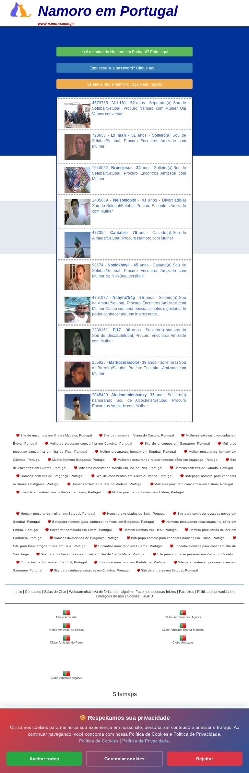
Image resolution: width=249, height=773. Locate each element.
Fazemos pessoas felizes (156, 592)
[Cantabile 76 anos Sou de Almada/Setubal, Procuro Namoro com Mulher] (77, 245)
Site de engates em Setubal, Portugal (169, 570)
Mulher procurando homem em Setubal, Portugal (137, 451)
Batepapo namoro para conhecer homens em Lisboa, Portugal (177, 538)
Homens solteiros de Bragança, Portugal (51, 476)
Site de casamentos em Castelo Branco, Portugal (133, 476)
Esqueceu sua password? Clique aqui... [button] (124, 67)
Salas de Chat (55, 592)
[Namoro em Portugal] (21, 9)
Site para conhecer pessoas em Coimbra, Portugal (91, 570)
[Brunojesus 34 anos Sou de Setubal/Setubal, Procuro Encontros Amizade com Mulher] (77, 180)
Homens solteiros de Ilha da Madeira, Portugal (106, 484)
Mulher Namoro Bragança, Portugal (78, 459)
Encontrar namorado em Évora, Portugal (80, 530)
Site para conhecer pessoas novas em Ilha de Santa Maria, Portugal (92, 554)
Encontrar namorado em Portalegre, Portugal (131, 562)
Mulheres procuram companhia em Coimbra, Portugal (90, 443)
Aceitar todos (44, 758)
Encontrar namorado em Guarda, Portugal (129, 546)
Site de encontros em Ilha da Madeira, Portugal (55, 435)
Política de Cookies (98, 740)
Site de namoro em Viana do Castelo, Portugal (138, 435)
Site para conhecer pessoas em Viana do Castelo (194, 554)
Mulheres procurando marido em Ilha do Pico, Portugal (119, 468)
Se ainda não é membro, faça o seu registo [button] (124, 84)
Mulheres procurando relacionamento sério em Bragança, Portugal (167, 459)
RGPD (148, 596)
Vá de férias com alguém (113, 592)
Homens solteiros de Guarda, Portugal (203, 468)
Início (18, 592)
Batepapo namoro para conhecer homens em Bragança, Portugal (102, 521)
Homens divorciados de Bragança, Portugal (86, 538)
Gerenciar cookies (124, 758)
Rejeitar (204, 758)
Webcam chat (80, 592)
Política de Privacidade (145, 740)
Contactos (33, 592)
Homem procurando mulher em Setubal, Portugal (57, 513)
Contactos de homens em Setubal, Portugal (53, 562)
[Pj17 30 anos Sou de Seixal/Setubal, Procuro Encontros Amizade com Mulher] (77, 342)
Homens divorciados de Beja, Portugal (135, 513)
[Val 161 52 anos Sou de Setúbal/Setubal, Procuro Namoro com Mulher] (77, 115)
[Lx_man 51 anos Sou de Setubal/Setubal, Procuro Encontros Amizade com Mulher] (77, 147)
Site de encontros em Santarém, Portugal (176, 443)
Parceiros (186, 592)
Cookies (133, 596)
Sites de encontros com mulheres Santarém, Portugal (60, 492)
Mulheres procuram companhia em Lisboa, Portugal (193, 484)
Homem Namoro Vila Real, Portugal (149, 530)
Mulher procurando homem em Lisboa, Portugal (147, 492)
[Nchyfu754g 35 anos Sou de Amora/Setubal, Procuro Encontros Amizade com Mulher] (77, 310)
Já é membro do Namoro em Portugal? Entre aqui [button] (124, 51)
